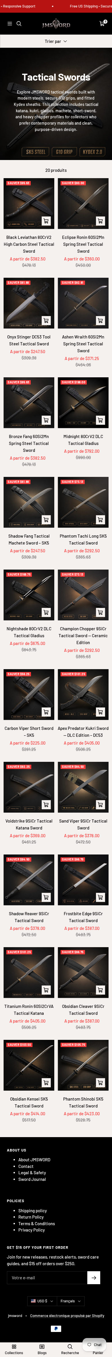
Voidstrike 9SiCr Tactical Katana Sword (29, 824)
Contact (26, 1166)
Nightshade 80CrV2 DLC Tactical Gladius (29, 632)
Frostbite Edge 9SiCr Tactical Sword (83, 917)
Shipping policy (32, 1210)
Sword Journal (32, 1179)
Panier (98, 1352)
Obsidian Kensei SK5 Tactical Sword (29, 1102)
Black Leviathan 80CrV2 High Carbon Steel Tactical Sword (29, 244)
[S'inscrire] (93, 1277)
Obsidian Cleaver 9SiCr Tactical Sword (83, 1010)
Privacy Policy (31, 1229)
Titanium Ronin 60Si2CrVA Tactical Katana (28, 1010)
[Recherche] (19, 23)
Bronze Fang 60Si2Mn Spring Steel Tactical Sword (29, 443)
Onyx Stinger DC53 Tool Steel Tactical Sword (29, 340)
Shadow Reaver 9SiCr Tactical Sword (29, 917)
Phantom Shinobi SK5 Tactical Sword (83, 1102)
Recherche (70, 1352)
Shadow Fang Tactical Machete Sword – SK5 (29, 539)
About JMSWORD (34, 1159)
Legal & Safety (32, 1172)
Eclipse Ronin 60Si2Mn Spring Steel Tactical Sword (83, 244)
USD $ (42, 1301)
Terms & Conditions (36, 1223)
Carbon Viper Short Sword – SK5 (29, 732)
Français (68, 1301)
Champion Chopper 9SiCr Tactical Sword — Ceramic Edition (83, 635)
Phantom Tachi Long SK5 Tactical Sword (83, 539)
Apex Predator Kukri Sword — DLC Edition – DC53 (83, 732)
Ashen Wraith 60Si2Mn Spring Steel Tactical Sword (83, 343)
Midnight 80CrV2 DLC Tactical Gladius (83, 440)
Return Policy (31, 1216)
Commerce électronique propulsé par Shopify (67, 1315)
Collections (14, 1352)
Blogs (42, 1352)
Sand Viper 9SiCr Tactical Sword (83, 824)
